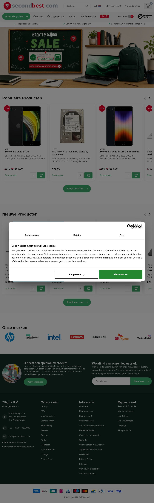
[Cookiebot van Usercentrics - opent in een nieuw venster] (129, 226)
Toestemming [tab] (32, 235)
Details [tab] (77, 235)
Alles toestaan (120, 274)
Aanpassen (75, 274)
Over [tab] (122, 235)
